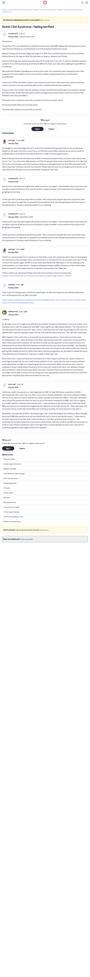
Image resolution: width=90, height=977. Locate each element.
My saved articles (10, 502)
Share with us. (45, 20)
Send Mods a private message (14, 473)
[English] (45, 2)
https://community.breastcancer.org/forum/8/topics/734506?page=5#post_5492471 (36, 276)
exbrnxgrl (11, 140)
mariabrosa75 (13, 33)
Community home (10, 483)
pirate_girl (12, 384)
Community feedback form (13, 517)
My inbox (7, 497)
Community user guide (11, 507)
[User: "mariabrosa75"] (4, 34)
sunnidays (11, 284)
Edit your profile (9, 459)
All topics (7, 488)
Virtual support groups (12, 512)
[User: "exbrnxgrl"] (4, 141)
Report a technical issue (12, 521)
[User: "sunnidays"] (4, 285)
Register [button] (51, 129)
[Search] (82, 2)
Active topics (8, 493)
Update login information (12, 464)
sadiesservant (13, 311)
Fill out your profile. (26, 539)
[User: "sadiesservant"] (4, 312)
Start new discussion (11, 478)
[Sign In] (86, 2)
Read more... (44, 530)
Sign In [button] (37, 129)
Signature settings (10, 469)
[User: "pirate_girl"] (4, 385)
